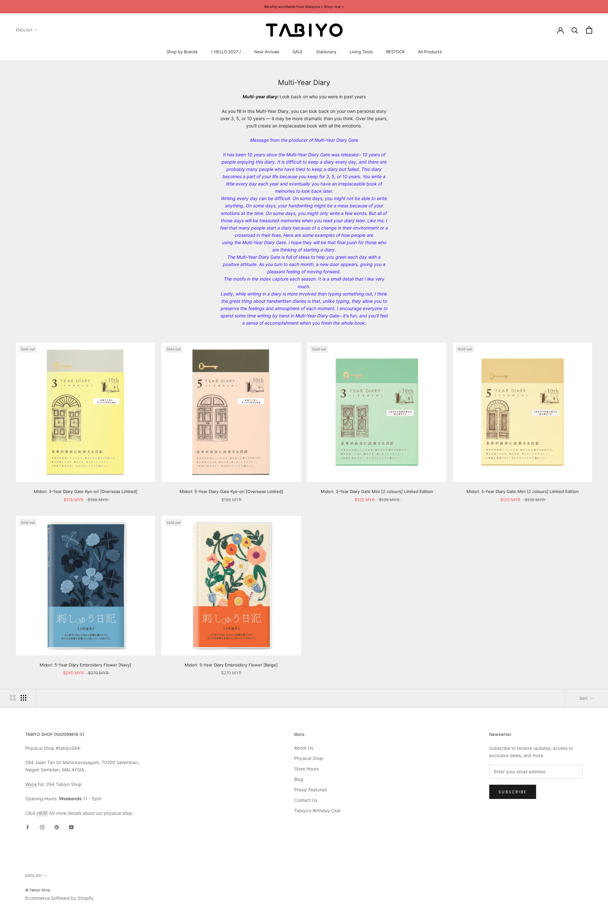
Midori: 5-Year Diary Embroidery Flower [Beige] (231, 664)
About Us (303, 747)
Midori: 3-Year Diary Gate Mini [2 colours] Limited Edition (377, 491)
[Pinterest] (56, 826)
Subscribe (512, 791)
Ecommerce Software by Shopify (59, 898)
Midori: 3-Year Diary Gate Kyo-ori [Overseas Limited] (85, 491)
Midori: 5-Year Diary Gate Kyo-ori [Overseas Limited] (231, 491)
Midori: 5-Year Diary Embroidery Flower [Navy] (85, 664)
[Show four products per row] (23, 698)
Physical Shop (308, 758)
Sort (584, 698)
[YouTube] (71, 826)
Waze (31, 784)
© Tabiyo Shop (37, 890)
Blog (298, 779)
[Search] (575, 30)
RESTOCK (395, 51)
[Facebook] (27, 826)
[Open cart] (589, 30)
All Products (430, 51)
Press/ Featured (310, 789)
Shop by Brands (182, 51)
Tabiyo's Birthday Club (317, 810)
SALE (298, 51)
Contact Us (305, 800)
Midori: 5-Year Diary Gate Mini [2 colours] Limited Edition (522, 491)
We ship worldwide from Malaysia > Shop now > (304, 6)
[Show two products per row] (13, 698)
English (24, 30)
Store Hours (306, 768)
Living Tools (361, 51)
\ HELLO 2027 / (226, 51)
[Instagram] (42, 826)
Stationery (326, 51)
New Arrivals (266, 51)
